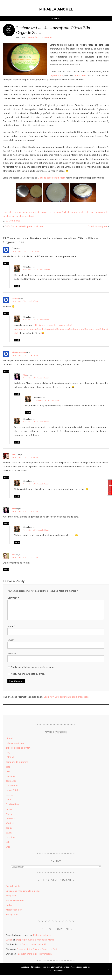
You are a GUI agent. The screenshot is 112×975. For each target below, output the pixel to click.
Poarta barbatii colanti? (34, 944)
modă (9, 809)
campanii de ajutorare (17, 762)
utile (8, 842)
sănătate (10, 823)
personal (10, 818)
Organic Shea (56, 75)
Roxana (15, 298)
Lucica (9, 939)
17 (9, 27)
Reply (6, 263)
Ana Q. (15, 454)
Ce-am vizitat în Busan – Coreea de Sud (36, 949)
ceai (8, 771)
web (8, 846)
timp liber (10, 837)
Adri (13, 554)
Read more (58, 971)
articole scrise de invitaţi (18, 747)
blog (8, 752)
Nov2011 (9, 31)
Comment (13, 597)
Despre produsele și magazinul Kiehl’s (35, 939)
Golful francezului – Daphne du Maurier (24, 226)
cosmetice (33, 37)
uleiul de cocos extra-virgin (51, 177)
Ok (50, 971)
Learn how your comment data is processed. (66, 696)
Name (11, 626)
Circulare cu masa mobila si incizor (23, 891)
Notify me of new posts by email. (28, 673)
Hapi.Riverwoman (15, 900)
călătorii (10, 757)
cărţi (8, 766)
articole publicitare (15, 743)
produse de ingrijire (38, 212)
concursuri (11, 776)
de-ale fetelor (13, 790)
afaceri (9, 738)
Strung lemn (12, 914)
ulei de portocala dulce (78, 212)
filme (8, 799)
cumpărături (46, 37)
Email (10, 639)
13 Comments (13, 220)
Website (11, 653)
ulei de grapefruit (57, 212)
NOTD (9, 813)
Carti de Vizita (13, 886)
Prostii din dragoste (97, 226)
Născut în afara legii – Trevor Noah (34, 953)
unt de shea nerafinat (23, 216)
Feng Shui (11, 895)
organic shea (21, 212)
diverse (9, 795)
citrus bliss (8, 212)
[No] (108, 969)
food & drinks (12, 804)
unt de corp (97, 212)
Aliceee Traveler (19, 352)
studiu (9, 832)
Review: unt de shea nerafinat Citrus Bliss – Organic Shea (55, 30)
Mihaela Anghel (56, 9)
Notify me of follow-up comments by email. (33, 667)
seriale (9, 827)
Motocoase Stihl (14, 909)
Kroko (9, 905)
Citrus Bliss (81, 75)
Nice (25, 375)
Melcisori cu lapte (42, 935)
